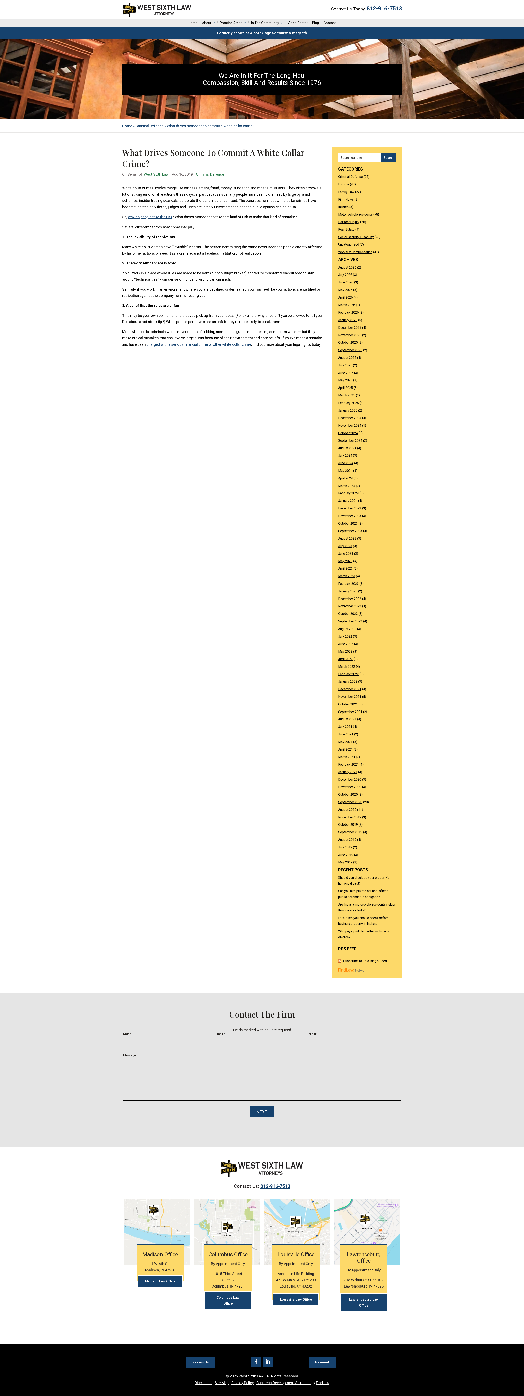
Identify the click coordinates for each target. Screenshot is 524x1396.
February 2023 (348, 584)
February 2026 (348, 312)
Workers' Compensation (355, 252)
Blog (315, 23)
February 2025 (348, 403)
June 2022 (345, 644)
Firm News (346, 199)
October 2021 (348, 704)
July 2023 (345, 546)
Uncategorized (348, 244)
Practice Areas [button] (231, 23)
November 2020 (349, 787)
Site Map (222, 1383)
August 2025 (347, 358)
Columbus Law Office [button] (228, 1300)
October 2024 (348, 433)
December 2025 (349, 328)
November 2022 (349, 606)
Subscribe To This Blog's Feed (365, 961)
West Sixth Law (156, 174)
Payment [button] (322, 1362)
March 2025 (346, 395)
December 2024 (349, 418)
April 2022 (345, 659)
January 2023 (347, 591)
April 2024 (345, 478)
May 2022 (345, 651)
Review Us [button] (200, 1362)
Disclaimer (203, 1383)
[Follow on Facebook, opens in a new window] (256, 1362)
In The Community (265, 23)
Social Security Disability (356, 237)
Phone (312, 1034)
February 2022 (348, 674)
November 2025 (349, 335)
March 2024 (346, 486)
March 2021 (346, 757)
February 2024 (348, 493)
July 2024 (345, 455)
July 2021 (345, 727)
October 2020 (348, 794)
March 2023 (346, 576)
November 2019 (349, 817)
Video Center (298, 23)
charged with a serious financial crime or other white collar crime (199, 344)
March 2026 (346, 305)
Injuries (343, 207)
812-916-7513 (384, 8)
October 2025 (348, 342)
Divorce (343, 184)
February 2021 (348, 764)
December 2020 (349, 780)
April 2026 (345, 297)
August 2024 (347, 448)
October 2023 (348, 523)
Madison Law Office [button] (160, 1281)
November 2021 (349, 697)
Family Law (346, 192)
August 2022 (347, 629)
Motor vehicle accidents (355, 214)
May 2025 (345, 380)
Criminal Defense (210, 174)
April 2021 (345, 749)
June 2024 (345, 463)
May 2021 (345, 742)
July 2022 (345, 636)
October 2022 (348, 614)
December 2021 (349, 689)
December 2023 (349, 508)
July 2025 (345, 365)
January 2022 (347, 681)
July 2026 (345, 275)
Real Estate (346, 230)
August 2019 (347, 840)
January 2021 (347, 772)
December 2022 (349, 599)
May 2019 (345, 862)
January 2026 (347, 320)
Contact (330, 23)
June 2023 (345, 554)
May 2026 (345, 290)
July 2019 (345, 847)
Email (220, 1034)
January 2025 (347, 410)
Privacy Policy (242, 1383)
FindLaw (322, 1383)
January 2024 (347, 501)
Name (127, 1034)
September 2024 (350, 441)
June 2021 (345, 734)
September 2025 (350, 350)
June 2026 (345, 282)
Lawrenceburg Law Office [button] (364, 1302)
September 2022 (350, 621)
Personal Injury (348, 222)
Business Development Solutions (283, 1383)
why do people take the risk (150, 217)
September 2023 (350, 531)
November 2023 (349, 516)
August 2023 (347, 538)
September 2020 (350, 802)
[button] (520, 1366)
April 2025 (345, 388)
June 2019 (345, 855)
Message (129, 1055)
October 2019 (348, 825)
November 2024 (349, 425)
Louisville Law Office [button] (296, 1299)
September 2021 (350, 712)
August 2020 (347, 810)
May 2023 (345, 561)
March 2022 (346, 667)
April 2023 (345, 568)
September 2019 (350, 832)
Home (193, 23)
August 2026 (347, 267)
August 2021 (347, 719)
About (206, 23)
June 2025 (345, 373)
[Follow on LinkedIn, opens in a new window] (268, 1362)
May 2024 (345, 471)
